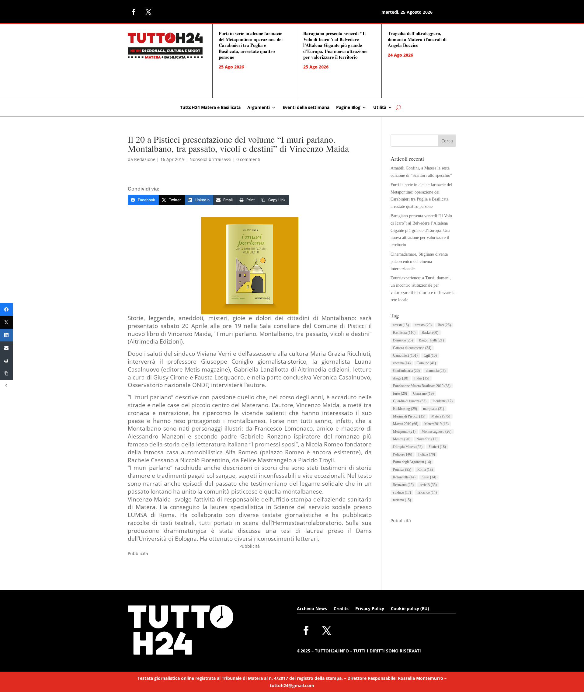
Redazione (144, 159)
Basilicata (404, 332)
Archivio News (312, 608)
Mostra (401, 439)
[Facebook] (6, 309)
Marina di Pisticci (409, 416)
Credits (341, 608)
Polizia (426, 454)
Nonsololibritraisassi (210, 159)
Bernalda (403, 340)
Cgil (430, 355)
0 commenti (248, 159)
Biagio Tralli (431, 340)
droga (400, 378)
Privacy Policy (369, 608)
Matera (440, 416)
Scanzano (403, 485)
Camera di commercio (412, 348)
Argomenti (258, 107)
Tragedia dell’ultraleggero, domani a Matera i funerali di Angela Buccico (417, 39)
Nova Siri (426, 439)
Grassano (423, 393)
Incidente (443, 401)
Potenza (402, 469)
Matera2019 (436, 424)
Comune (426, 363)
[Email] (6, 347)
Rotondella (404, 477)
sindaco (402, 492)
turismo (402, 500)
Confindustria (406, 371)
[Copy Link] (6, 373)
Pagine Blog (348, 107)
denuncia (436, 371)
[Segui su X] (148, 12)
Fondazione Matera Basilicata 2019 (421, 386)
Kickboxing (405, 409)
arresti (401, 325)
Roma (425, 469)
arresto (423, 325)
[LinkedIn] (6, 335)
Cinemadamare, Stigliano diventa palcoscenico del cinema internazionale (419, 261)
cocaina (402, 363)
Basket (430, 332)
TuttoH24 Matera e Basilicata (210, 107)
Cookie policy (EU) (410, 608)
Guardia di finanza (409, 401)
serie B (428, 485)
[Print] (6, 360)
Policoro (402, 454)
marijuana (433, 409)
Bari (444, 325)
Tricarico (427, 492)
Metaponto (404, 431)
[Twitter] (6, 322)
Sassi (429, 477)
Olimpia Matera (407, 447)
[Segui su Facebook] (134, 12)
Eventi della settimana (306, 107)
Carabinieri (405, 355)
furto (400, 393)
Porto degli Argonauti (412, 462)
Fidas (421, 378)
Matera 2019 (405, 424)
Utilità (379, 107)
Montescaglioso (436, 431)
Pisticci (437, 447)
